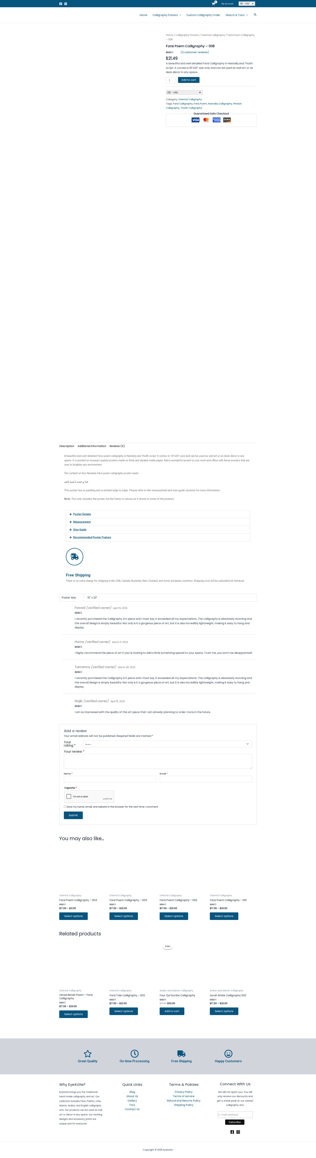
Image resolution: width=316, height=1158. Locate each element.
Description (66, 446)
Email (164, 773)
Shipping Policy (183, 1105)
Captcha (70, 787)
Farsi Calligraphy (183, 103)
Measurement (82, 521)
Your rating (70, 744)
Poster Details (82, 514)
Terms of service (184, 1096)
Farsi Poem (200, 103)
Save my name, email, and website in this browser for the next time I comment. (113, 806)
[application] (179, 15)
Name (68, 773)
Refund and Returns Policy (183, 1101)
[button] (158, 514)
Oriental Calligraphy (213, 35)
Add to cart (188, 80)
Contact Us (132, 1109)
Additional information (92, 446)
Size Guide (79, 529)
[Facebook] (60, 3)
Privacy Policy (184, 1092)
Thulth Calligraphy (191, 108)
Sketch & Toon (235, 15)
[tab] (66, 446)
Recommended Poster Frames (92, 537)
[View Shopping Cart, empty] (213, 3)
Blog (132, 1092)
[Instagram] (65, 3)
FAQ (132, 1105)
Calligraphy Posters (165, 15)
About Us (132, 1096)
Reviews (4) (117, 446)
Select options (73, 916)
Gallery (132, 1101)
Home (143, 15)
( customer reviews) (195, 52)
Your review (74, 751)
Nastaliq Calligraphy (220, 103)
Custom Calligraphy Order (203, 15)
